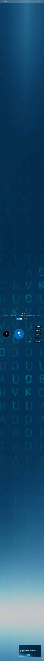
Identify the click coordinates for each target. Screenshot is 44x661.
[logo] (4, 1)
